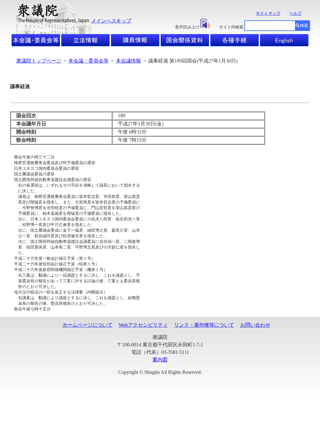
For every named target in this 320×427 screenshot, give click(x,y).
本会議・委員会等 (88, 60)
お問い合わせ (255, 325)
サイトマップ (268, 13)
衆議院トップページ (38, 60)
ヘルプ (295, 13)
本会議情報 (128, 60)
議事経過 (20, 86)
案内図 (160, 359)
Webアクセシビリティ (143, 325)
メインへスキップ (111, 20)
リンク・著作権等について (204, 325)
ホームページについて (87, 325)
